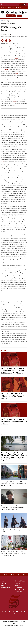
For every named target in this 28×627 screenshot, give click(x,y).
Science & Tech (20, 581)
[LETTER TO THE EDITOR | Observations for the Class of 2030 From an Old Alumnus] (14, 359)
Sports (3, 585)
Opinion (3, 583)
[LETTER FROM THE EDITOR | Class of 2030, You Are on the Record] (14, 384)
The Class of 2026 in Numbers (11, 7)
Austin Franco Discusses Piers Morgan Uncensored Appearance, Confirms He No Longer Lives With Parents (13, 507)
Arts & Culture (5, 587)
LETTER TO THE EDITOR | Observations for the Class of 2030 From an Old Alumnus (13, 370)
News (2, 581)
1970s (2, 161)
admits (14, 101)
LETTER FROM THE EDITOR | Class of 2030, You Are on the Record (14, 396)
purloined (6, 69)
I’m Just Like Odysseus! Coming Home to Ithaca (13, 530)
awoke (16, 57)
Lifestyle (17, 583)
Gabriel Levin (7, 34)
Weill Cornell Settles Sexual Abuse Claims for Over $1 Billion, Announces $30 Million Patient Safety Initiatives (13, 553)
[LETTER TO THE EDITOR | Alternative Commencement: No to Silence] (14, 410)
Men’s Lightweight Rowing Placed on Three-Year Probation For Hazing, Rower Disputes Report (14, 456)
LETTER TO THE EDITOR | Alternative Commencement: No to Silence (14, 421)
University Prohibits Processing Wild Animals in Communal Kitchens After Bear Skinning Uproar (13, 483)
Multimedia (18, 587)
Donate (19, 16)
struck (16, 73)
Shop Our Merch (11, 16)
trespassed (24, 52)
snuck (14, 46)
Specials (17, 585)
